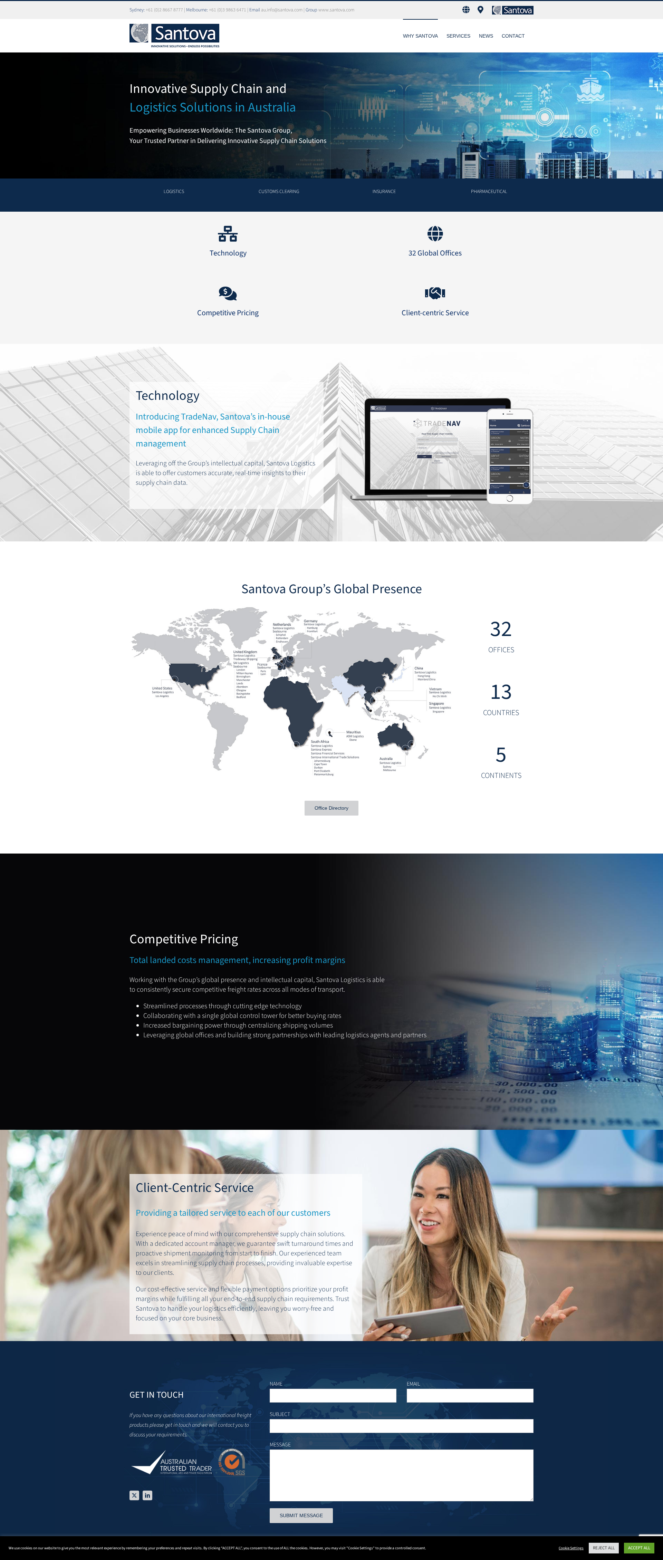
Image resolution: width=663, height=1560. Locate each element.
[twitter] (134, 1495)
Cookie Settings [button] (571, 1548)
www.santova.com (336, 10)
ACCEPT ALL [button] (639, 1548)
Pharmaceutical (489, 191)
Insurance (384, 191)
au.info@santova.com (281, 10)
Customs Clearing (279, 191)
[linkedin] (147, 1495)
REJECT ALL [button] (604, 1548)
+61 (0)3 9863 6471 (228, 10)
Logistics (174, 191)
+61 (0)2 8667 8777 (165, 10)
